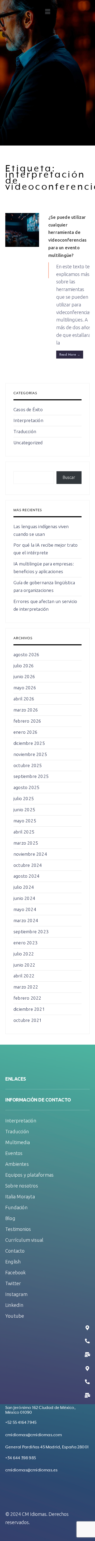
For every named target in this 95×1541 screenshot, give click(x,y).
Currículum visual (24, 1240)
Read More (69, 354)
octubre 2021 (27, 1020)
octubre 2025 (27, 765)
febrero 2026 (27, 720)
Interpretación (28, 420)
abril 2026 (23, 698)
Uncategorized (28, 442)
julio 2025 (23, 798)
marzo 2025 (25, 842)
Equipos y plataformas (29, 1174)
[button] (47, 11)
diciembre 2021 (29, 1009)
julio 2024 (23, 887)
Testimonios (18, 1229)
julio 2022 (23, 953)
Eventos (13, 1153)
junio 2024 (24, 898)
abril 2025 (23, 831)
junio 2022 (24, 964)
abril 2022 (23, 975)
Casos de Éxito (28, 409)
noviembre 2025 (30, 754)
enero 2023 (25, 942)
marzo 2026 (25, 709)
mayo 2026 (24, 687)
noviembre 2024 (30, 853)
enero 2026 (25, 732)
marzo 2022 (25, 986)
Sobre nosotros (21, 1185)
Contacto (15, 1250)
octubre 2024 (27, 865)
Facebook (15, 1272)
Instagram (16, 1294)
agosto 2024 (26, 875)
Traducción (24, 431)
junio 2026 (24, 676)
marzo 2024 (25, 920)
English (13, 1261)
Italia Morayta (20, 1196)
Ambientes (17, 1164)
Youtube (14, 1315)
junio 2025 (24, 809)
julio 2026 (23, 665)
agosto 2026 (26, 654)
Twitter (13, 1283)
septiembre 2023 (31, 931)
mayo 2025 (24, 820)
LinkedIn (14, 1305)
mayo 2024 (24, 909)
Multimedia (17, 1142)
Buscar (69, 477)
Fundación (16, 1207)
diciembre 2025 (29, 743)
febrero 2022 (27, 997)
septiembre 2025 (31, 776)
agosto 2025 (26, 787)
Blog (10, 1218)
